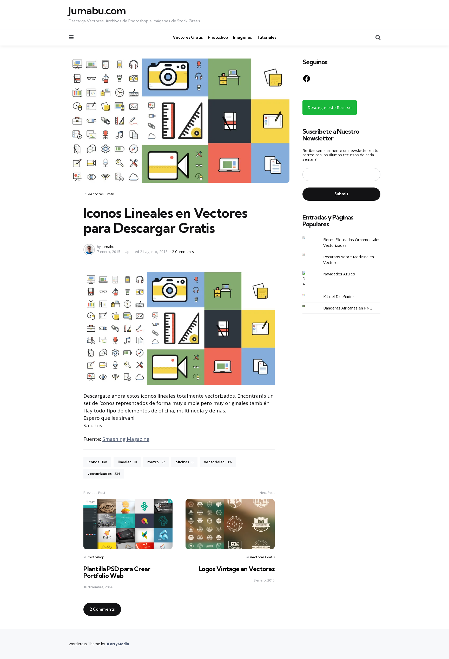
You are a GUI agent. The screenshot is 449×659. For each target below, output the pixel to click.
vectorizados (104, 473)
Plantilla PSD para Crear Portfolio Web (116, 572)
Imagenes (242, 37)
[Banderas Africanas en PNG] (307, 306)
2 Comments (183, 251)
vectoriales (218, 462)
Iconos (97, 462)
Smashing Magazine (125, 439)
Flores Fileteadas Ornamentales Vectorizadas (351, 242)
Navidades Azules (339, 273)
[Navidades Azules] (307, 278)
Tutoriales (266, 37)
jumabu (108, 246)
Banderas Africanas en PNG (347, 307)
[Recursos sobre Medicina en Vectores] (307, 255)
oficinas (184, 462)
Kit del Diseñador (338, 296)
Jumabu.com (97, 10)
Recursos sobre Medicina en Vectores (348, 259)
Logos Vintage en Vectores (237, 569)
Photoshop (218, 37)
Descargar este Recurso (330, 107)
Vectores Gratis (188, 37)
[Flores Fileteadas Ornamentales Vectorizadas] (307, 237)
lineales (127, 462)
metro (156, 462)
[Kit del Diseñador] (307, 295)
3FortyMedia (117, 643)
